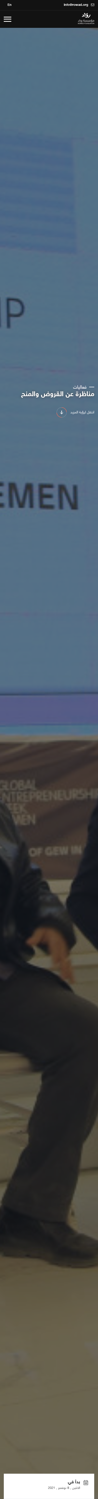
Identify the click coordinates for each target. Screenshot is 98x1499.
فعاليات (80, 387)
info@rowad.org (76, 5)
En (10, 5)
